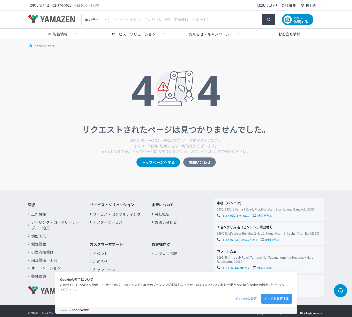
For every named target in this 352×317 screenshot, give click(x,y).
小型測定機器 (42, 252)
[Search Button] (268, 19)
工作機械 (38, 214)
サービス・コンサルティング (117, 214)
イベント (100, 253)
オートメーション (46, 268)
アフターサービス (107, 222)
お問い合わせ (266, 5)
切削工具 (38, 235)
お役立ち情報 (289, 34)
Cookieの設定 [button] (246, 298)
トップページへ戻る (158, 162)
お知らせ (100, 261)
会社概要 (288, 5)
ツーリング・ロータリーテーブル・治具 (55, 224)
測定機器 (38, 243)
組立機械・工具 (44, 260)
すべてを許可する (276, 298)
